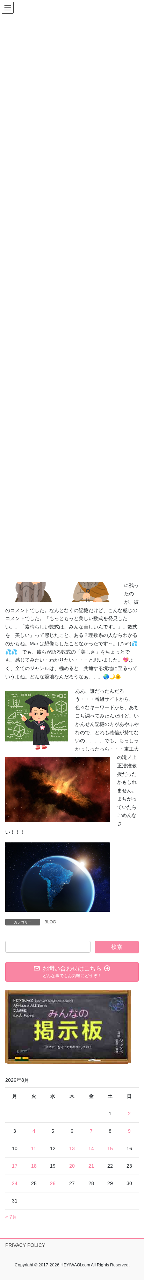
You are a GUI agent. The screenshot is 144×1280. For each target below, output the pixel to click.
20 (72, 1166)
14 (91, 1148)
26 (53, 1183)
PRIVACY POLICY (25, 1245)
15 (110, 1148)
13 (72, 1148)
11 (33, 1148)
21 (91, 1166)
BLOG (50, 922)
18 (34, 1166)
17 (14, 1166)
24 (14, 1183)
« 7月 (11, 1217)
